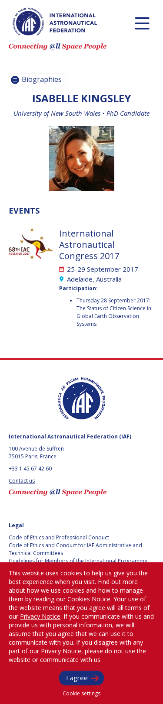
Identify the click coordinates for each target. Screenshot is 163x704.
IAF (55, 21)
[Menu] (142, 23)
